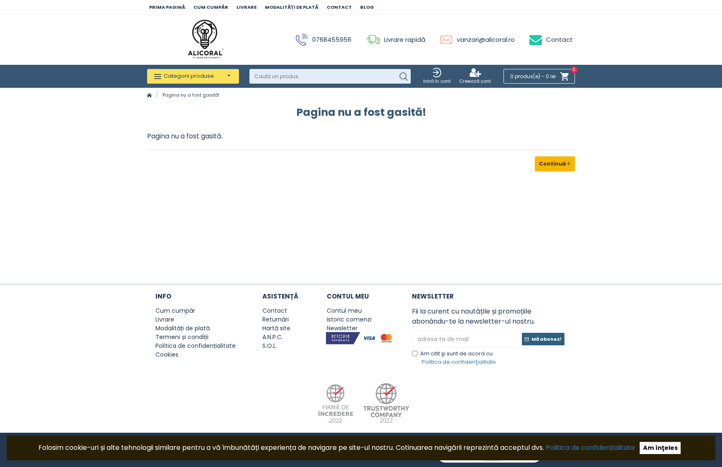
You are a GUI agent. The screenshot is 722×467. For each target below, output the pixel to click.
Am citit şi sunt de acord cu (458, 358)
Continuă (552, 163)
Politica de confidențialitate (590, 447)
